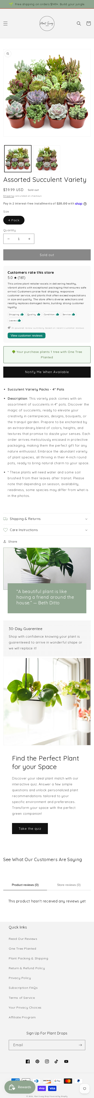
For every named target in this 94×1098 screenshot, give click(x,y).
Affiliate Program (22, 1017)
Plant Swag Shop (41, 1096)
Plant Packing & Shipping (28, 958)
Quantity (9, 230)
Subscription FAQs (23, 988)
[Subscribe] (80, 1045)
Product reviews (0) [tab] (25, 885)
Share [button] (12, 541)
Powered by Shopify (58, 1096)
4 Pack (13, 220)
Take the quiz (30, 828)
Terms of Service (22, 998)
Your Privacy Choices (25, 1007)
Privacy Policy (20, 978)
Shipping (8, 195)
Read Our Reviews (23, 939)
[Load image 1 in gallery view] (17, 158)
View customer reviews (26, 335)
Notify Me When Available (47, 372)
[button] (5, 23)
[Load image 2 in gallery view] (46, 158)
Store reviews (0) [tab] (69, 885)
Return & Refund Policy (27, 968)
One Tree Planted (22, 948)
